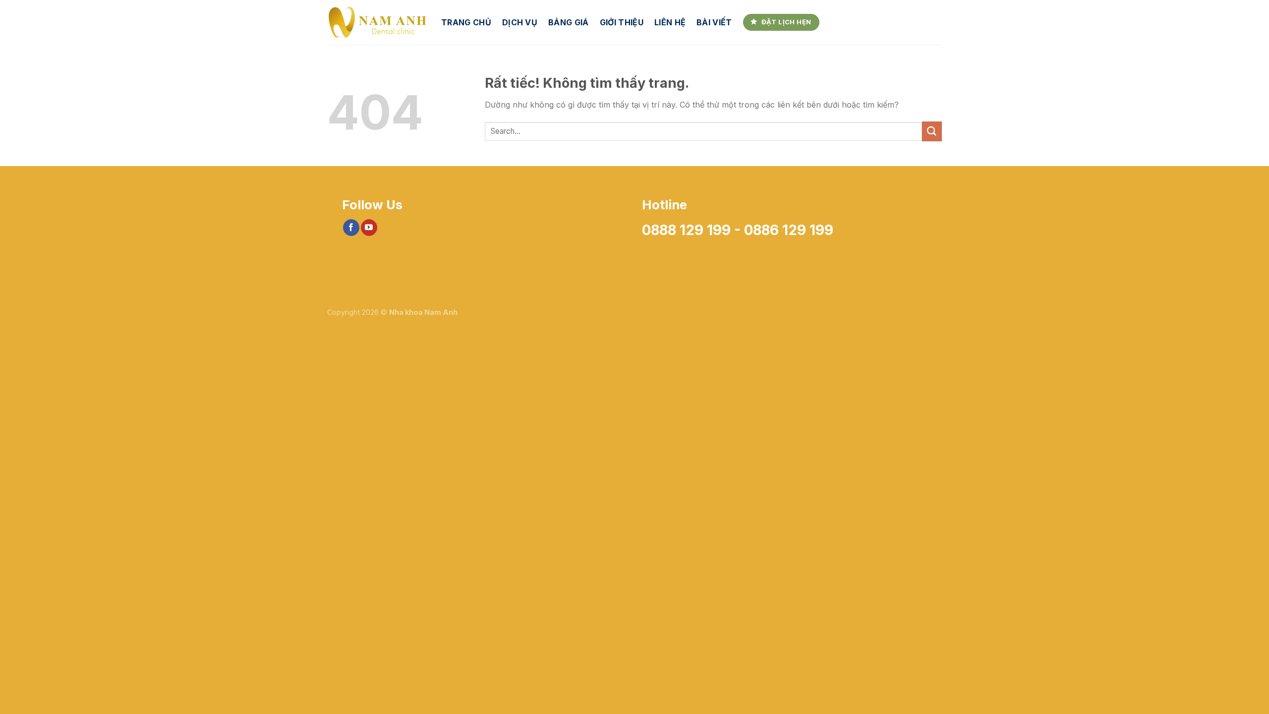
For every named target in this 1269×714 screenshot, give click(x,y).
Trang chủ (466, 22)
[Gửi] (932, 131)
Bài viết (714, 22)
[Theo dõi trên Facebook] (351, 227)
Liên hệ (670, 22)
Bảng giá (568, 22)
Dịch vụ (519, 22)
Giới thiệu (621, 22)
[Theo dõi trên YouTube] (369, 227)
